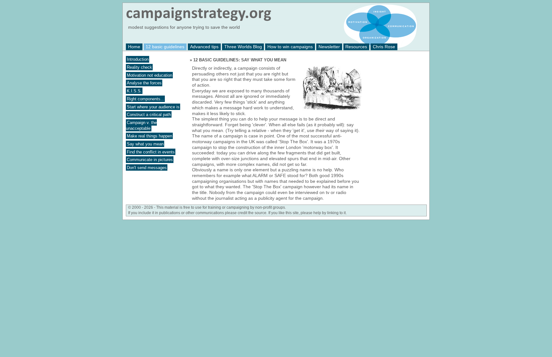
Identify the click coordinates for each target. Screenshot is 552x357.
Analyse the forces (144, 83)
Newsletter (329, 46)
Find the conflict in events (151, 151)
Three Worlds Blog (243, 46)
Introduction (138, 59)
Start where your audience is (153, 106)
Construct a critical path (149, 114)
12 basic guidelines (165, 46)
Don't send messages (147, 167)
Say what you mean (145, 144)
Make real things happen (149, 136)
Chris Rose (384, 46)
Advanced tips (204, 46)
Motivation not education (149, 75)
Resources (356, 46)
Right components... (145, 98)
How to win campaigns (290, 46)
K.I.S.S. (134, 91)
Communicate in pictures (150, 159)
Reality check (139, 67)
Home (134, 46)
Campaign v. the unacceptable (141, 125)
